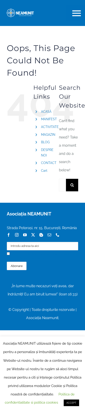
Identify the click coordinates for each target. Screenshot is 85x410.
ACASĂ (46, 111)
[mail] (49, 235)
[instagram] (17, 235)
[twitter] (33, 235)
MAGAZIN (48, 134)
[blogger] (41, 235)
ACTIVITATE (50, 127)
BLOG (45, 142)
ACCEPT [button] (71, 402)
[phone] (57, 235)
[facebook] (8, 235)
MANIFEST (49, 119)
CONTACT (48, 163)
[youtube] (25, 235)
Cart (44, 170)
